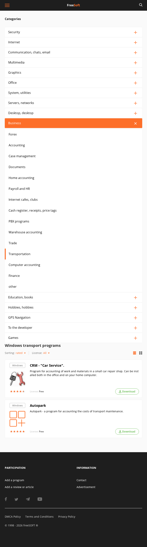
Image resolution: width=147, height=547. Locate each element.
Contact (81, 480)
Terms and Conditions (39, 516)
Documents (17, 167)
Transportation (19, 254)
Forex (13, 134)
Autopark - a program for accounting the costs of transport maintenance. (76, 411)
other (13, 286)
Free (41, 391)
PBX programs (19, 221)
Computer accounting (24, 265)
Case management (22, 156)
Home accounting (21, 178)
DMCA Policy (13, 516)
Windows (17, 365)
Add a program (14, 480)
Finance (14, 276)
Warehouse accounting (25, 232)
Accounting (17, 145)
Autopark (38, 405)
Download (128, 391)
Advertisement (86, 487)
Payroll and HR (19, 189)
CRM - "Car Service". (47, 365)
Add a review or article (19, 487)
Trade (13, 243)
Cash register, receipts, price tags (33, 210)
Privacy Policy (66, 516)
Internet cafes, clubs (23, 199)
